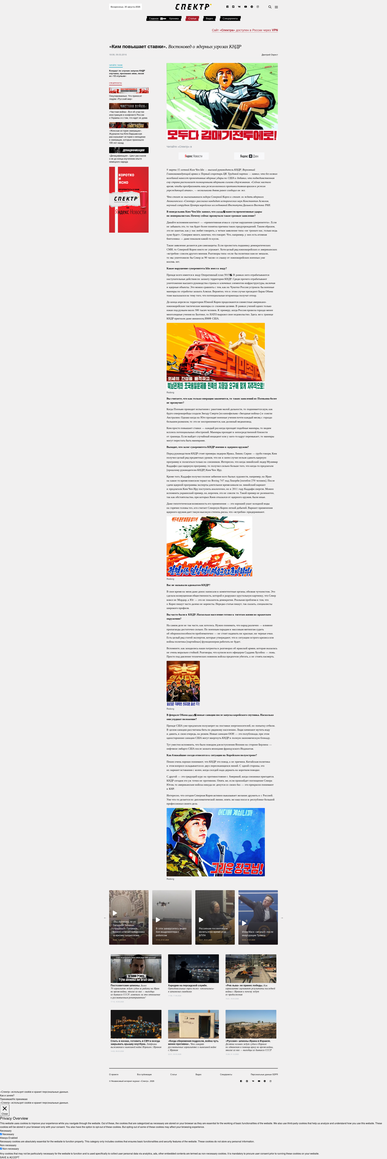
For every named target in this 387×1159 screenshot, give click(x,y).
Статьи (192, 18)
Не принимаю (20, 1099)
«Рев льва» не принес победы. (250, 990)
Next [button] (281, 917)
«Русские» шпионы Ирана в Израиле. (249, 1045)
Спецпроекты (230, 18)
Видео (209, 18)
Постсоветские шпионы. (135, 991)
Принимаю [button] (6, 1099)
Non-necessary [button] (8, 1145)
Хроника (174, 18)
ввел (191, 715)
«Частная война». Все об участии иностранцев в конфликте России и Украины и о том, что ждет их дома (128, 114)
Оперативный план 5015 (215, 275)
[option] (128, 917)
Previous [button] (105, 917)
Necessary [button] (5, 1130)
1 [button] (188, 946)
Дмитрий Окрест (270, 54)
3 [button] (198, 946)
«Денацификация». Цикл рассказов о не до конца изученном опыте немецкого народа (127, 158)
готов (219, 211)
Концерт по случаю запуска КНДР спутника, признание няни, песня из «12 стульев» (127, 73)
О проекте (113, 1074)
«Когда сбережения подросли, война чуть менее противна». (193, 1045)
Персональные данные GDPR (264, 1074)
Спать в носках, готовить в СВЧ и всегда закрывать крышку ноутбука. (136, 1044)
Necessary (8, 1134)
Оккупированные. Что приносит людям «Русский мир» (125, 97)
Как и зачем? (7, 1095)
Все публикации (144, 1074)
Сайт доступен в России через (245, 30)
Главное (154, 18)
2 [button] (193, 946)
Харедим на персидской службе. (191, 988)
